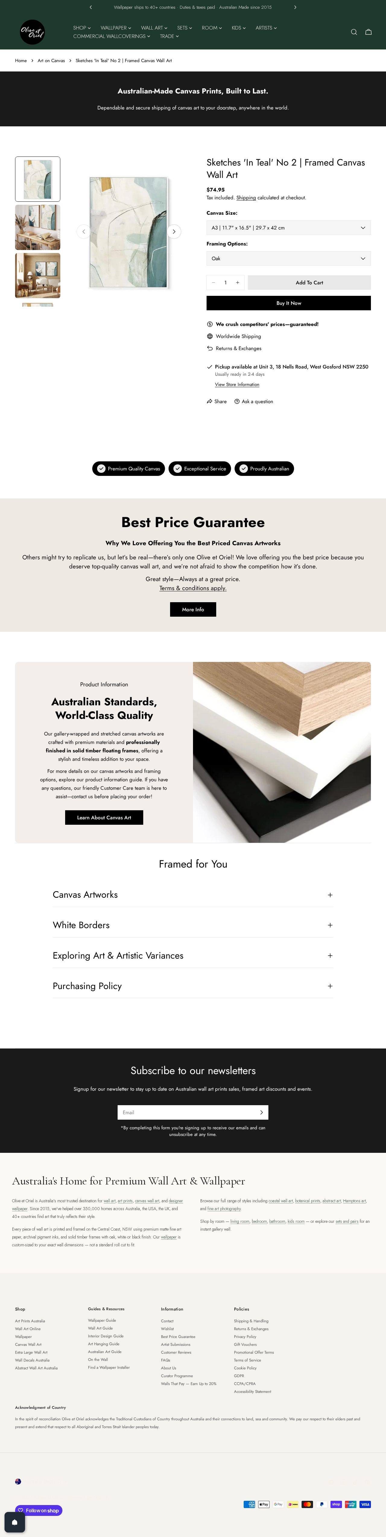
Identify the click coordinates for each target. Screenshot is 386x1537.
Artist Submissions (175, 1344)
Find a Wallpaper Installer (109, 1367)
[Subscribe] (261, 1112)
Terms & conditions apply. (193, 588)
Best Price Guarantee (178, 1336)
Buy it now (289, 303)
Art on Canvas (51, 60)
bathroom (277, 1221)
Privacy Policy (245, 1336)
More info (193, 609)
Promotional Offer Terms (254, 1352)
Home (21, 60)
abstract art (332, 1201)
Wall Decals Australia (32, 1360)
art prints (125, 1201)
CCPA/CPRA (245, 1384)
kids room (296, 1221)
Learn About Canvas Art (104, 817)
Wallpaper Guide (102, 1320)
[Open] (15, 1522)
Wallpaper (23, 1336)
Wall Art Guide (100, 1328)
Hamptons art (354, 1201)
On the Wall (98, 1359)
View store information (237, 384)
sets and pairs (347, 1221)
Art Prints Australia (30, 1321)
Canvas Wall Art (28, 1344)
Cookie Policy (245, 1368)
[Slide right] (174, 231)
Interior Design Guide (106, 1336)
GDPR (239, 1376)
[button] (90, 7)
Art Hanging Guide (103, 1344)
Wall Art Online (28, 1329)
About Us (168, 1368)
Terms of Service (247, 1360)
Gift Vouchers (245, 1344)
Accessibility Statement (252, 1391)
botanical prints (307, 1201)
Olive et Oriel (48, 1497)
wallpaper (169, 1237)
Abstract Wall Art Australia (36, 1368)
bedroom (259, 1221)
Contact (167, 1321)
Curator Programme (177, 1376)
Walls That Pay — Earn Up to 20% (189, 1384)
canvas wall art (147, 1201)
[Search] (354, 32)
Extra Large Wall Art (31, 1352)
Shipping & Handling (251, 1321)
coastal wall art (281, 1201)
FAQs (165, 1360)
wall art (109, 1201)
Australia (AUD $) (42, 1481)
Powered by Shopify (87, 1497)
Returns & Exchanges (238, 348)
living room (239, 1221)
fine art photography (224, 1209)
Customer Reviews (176, 1352)
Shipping (246, 197)
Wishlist (167, 1329)
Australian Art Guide (105, 1352)
